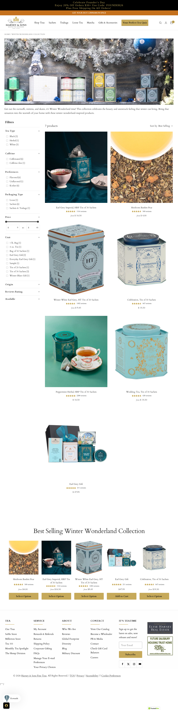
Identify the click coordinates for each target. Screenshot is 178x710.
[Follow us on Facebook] (122, 664)
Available (10, 299)
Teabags (64, 22)
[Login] (166, 23)
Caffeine (10, 153)
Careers (94, 657)
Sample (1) (14, 263)
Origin (9, 284)
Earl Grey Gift (76, 484)
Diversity (66, 643)
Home (7, 34)
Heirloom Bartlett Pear (141, 207)
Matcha (90, 22)
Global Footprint (70, 639)
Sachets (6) (14, 204)
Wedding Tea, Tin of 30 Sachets (141, 391)
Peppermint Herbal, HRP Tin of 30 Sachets (76, 391)
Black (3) (14, 136)
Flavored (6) (15, 177)
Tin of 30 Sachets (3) (19, 271)
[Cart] (171, 23)
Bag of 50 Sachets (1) (19, 251)
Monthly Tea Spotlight (16, 648)
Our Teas (10, 629)
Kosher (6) (14, 185)
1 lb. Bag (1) (15, 242)
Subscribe (130, 654)
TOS (72, 675)
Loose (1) (14, 200)
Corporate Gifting (43, 648)
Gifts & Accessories (108, 22)
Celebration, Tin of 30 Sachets (141, 299)
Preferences (11, 172)
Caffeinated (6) (16, 158)
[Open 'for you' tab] (6, 705)
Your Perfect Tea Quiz (135, 22)
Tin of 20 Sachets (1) (19, 267)
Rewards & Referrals (44, 634)
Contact (95, 643)
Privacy (80, 675)
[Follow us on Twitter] (128, 664)
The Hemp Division (15, 653)
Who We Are (69, 629)
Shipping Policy (42, 643)
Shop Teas (39, 22)
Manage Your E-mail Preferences (44, 660)
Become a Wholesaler (101, 634)
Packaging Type (14, 194)
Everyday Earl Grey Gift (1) (22, 259)
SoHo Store (11, 634)
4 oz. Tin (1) (15, 246)
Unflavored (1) (16, 181)
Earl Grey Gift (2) (18, 255)
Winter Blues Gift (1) (19, 275)
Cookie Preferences (111, 675)
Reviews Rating (14, 291)
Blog (64, 648)
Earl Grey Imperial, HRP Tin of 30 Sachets (76, 207)
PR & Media (97, 639)
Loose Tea (77, 22)
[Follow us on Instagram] (134, 664)
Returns (37, 639)
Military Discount (71, 653)
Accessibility (92, 675)
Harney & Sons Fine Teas (34, 675)
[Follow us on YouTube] (139, 664)
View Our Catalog (100, 629)
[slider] (6, 222)
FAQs (36, 653)
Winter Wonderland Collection (28, 34)
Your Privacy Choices (45, 667)
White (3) (14, 144)
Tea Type (10, 131)
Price (8, 217)
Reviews (66, 634)
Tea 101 (9, 643)
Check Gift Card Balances (99, 650)
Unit (7, 237)
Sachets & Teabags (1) (20, 208)
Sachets (52, 22)
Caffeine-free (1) (17, 163)
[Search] (160, 23)
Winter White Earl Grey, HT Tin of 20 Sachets (76, 299)
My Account (40, 629)
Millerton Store (13, 639)
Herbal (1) (14, 140)
